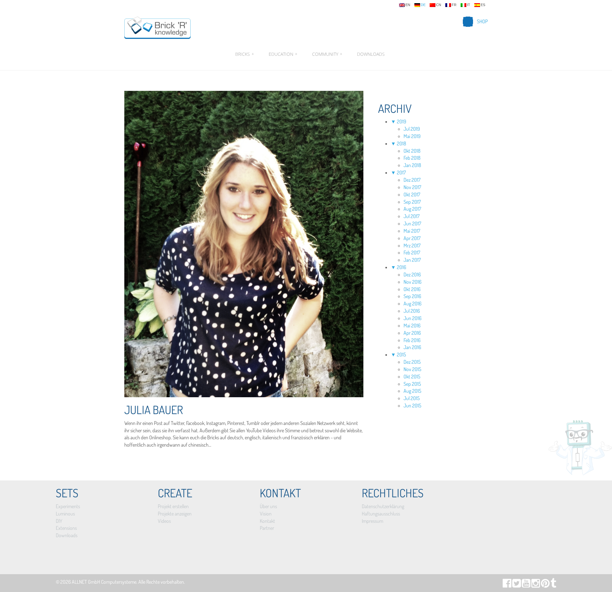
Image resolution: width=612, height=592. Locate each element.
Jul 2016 (412, 311)
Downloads (371, 54)
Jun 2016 (412, 318)
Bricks (244, 54)
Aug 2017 (412, 209)
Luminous (65, 513)
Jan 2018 (412, 165)
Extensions (66, 528)
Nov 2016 (412, 282)
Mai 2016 (412, 325)
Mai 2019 (412, 136)
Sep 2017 (412, 202)
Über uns (268, 506)
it (468, 5)
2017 (401, 172)
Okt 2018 (412, 151)
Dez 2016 (412, 274)
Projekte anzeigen (175, 513)
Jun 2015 (412, 405)
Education (283, 54)
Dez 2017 (412, 180)
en (407, 5)
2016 (401, 267)
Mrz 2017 (412, 245)
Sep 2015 (412, 384)
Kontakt (267, 521)
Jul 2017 (411, 216)
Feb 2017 (412, 252)
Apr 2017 (412, 238)
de (423, 5)
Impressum (372, 521)
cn (438, 5)
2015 (401, 354)
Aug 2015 (412, 391)
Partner (267, 528)
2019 (401, 121)
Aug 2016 (412, 303)
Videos (164, 521)
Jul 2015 (412, 398)
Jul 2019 (412, 129)
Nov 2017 (412, 187)
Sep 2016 (412, 296)
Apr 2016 (412, 333)
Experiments (68, 506)
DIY (59, 521)
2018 (401, 143)
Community (327, 54)
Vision (266, 513)
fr (454, 5)
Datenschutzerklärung (383, 506)
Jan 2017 (412, 260)
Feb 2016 (412, 340)
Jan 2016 (412, 347)
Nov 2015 (412, 369)
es (483, 5)
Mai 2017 (412, 231)
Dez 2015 (412, 362)
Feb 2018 (412, 158)
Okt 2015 (412, 376)
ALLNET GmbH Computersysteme (104, 582)
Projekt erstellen (173, 506)
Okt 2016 (412, 289)
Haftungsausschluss (381, 513)
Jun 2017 (412, 223)
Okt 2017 (412, 194)
